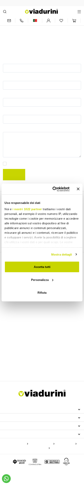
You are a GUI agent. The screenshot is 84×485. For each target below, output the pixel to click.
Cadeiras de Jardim (62, 348)
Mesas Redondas (14, 318)
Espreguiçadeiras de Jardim (21, 362)
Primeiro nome (13, 60)
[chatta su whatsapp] (6, 478)
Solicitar (8, 128)
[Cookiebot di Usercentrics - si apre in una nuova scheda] (53, 189)
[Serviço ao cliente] (21, 20)
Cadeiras (10, 336)
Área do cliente (17, 426)
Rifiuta (42, 292)
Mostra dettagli (61, 254)
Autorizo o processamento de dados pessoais (44, 163)
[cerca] (5, 11)
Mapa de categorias (42, 444)
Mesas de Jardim (51, 328)
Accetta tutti (42, 267)
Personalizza (40, 279)
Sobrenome (11, 77)
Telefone (9, 111)
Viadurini (11, 417)
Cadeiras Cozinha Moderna (54, 343)
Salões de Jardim (52, 362)
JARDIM (10, 356)
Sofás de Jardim (15, 368)
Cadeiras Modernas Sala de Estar (26, 348)
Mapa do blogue (66, 444)
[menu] (79, 11)
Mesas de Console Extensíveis (24, 305)
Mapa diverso (41, 448)
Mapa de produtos (16, 444)
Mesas (8, 312)
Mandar (14, 174)
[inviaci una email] (9, 20)
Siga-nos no (13, 434)
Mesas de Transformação (19, 328)
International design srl (25, 409)
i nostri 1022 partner (27, 209)
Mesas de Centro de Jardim (45, 368)
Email (7, 94)
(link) (75, 163)
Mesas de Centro (14, 323)
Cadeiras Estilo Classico (18, 343)
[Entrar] (48, 20)
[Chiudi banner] (78, 189)
